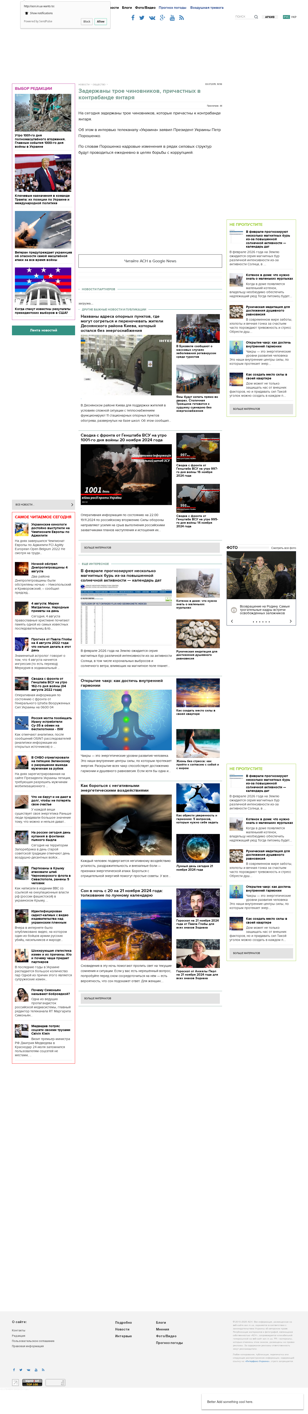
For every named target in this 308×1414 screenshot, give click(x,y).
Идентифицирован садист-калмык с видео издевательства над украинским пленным (50, 916)
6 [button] (269, 621)
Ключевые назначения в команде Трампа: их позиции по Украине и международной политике (42, 199)
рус (286, 17)
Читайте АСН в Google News (150, 261)
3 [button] (259, 621)
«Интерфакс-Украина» (257, 1361)
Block (86, 21)
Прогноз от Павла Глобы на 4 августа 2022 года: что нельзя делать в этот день (51, 644)
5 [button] (266, 621)
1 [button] (253, 621)
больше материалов (97, 547)
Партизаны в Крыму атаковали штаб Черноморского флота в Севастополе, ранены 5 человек (51, 875)
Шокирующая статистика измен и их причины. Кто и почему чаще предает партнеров (51, 956)
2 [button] (256, 621)
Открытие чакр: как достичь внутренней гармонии (268, 344)
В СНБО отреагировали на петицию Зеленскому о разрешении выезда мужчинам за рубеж (50, 763)
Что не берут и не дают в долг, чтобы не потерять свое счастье (51, 800)
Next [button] (291, 621)
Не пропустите (246, 224)
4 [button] (262, 621)
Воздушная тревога (207, 8)
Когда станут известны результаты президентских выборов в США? (43, 311)
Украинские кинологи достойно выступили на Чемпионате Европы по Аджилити (50, 530)
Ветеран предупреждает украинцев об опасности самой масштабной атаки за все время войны (43, 256)
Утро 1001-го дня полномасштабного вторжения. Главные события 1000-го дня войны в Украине (40, 141)
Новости (112, 8)
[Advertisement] (154, 50)
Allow (100, 21)
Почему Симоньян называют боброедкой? (50, 992)
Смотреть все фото (283, 548)
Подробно (123, 1322)
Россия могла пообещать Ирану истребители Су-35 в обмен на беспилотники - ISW (51, 723)
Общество (99, 84)
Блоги (127, 8)
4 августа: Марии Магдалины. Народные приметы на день (50, 607)
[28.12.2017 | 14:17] (261, 575)
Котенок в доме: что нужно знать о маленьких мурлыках (269, 277)
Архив (270, 17)
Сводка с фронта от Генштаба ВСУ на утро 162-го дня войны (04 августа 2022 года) (49, 684)
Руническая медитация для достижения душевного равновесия (268, 310)
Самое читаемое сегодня (43, 517)
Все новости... (25, 504)
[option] (261, 588)
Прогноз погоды (172, 8)
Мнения (162, 1329)
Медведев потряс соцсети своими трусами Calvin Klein (50, 1029)
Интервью (123, 1336)
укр (294, 17)
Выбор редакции (33, 88)
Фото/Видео (145, 8)
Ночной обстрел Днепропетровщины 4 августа (49, 567)
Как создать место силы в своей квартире (266, 376)
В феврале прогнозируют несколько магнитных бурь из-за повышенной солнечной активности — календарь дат (268, 239)
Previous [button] (232, 621)
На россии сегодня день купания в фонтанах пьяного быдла (50, 836)
